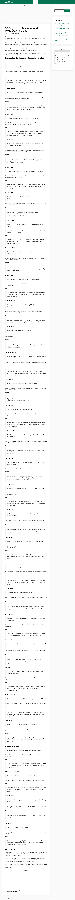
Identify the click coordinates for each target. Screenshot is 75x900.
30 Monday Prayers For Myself (13, 891)
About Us (49, 1)
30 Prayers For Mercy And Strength (13, 890)
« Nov (61, 66)
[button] (68, 2)
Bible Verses (42, 1)
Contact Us (63, 1)
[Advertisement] (26, 15)
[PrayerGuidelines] (9, 2)
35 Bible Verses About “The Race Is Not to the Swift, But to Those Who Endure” (61, 28)
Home (30, 1)
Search (56, 8)
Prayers (35, 1)
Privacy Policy (56, 1)
